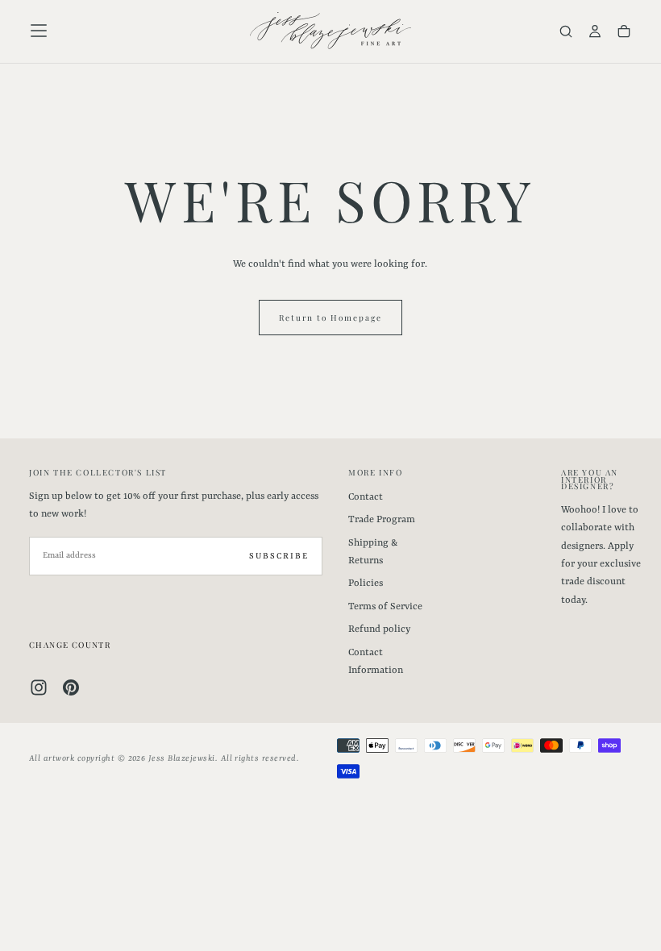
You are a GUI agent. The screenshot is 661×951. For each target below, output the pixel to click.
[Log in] (595, 33)
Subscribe (279, 556)
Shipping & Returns (372, 552)
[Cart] (624, 33)
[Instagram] (38, 687)
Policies (365, 583)
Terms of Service (385, 607)
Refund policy (379, 629)
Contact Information (375, 661)
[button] (38, 30)
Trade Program (381, 519)
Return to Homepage (330, 317)
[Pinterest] (71, 687)
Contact (365, 497)
